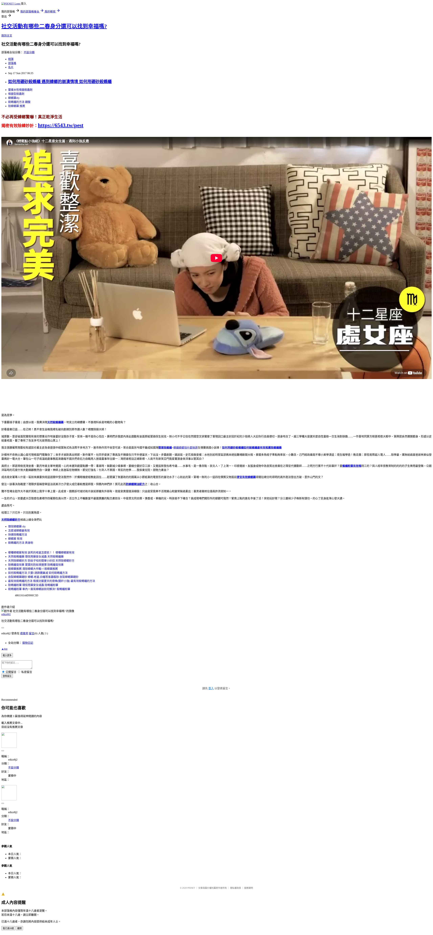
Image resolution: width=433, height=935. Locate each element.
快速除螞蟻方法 (17, 534)
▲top (4, 648)
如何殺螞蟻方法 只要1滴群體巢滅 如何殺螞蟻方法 (38, 572)
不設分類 (29, 52)
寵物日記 (27, 642)
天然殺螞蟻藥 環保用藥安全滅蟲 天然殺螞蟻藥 (36, 556)
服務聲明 (248, 888)
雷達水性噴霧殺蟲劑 (20, 89)
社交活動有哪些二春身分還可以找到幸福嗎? (54, 26)
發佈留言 (7, 676)
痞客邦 (24, 633)
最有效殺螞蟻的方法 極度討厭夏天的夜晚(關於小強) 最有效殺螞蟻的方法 (51, 581)
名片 (11, 67)
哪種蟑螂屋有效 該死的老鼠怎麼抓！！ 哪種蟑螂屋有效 (41, 552)
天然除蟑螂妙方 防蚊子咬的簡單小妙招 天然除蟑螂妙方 (41, 560)
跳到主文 (6, 35)
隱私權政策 (235, 888)
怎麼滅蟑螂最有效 (19, 530)
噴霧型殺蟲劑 (16, 93)
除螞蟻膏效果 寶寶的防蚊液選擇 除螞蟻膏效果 (36, 564)
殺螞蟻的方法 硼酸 (19, 102)
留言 (31, 633)
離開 (19, 928)
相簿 (11, 59)
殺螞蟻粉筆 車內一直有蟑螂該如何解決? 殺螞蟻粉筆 (39, 589)
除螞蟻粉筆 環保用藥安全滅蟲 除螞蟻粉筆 (33, 585)
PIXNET (191, 888)
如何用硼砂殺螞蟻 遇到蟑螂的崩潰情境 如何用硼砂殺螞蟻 (60, 81)
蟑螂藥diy (14, 97)
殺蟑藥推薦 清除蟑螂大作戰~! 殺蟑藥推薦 (33, 568)
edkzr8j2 (6, 614)
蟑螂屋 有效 (15, 538)
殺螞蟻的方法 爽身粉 (20, 542)
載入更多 (7, 655)
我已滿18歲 (8, 928)
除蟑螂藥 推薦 (16, 106)
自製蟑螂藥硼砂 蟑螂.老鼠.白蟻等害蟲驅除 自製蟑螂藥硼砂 (43, 576)
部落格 (12, 63)
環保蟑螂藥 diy (17, 526)
